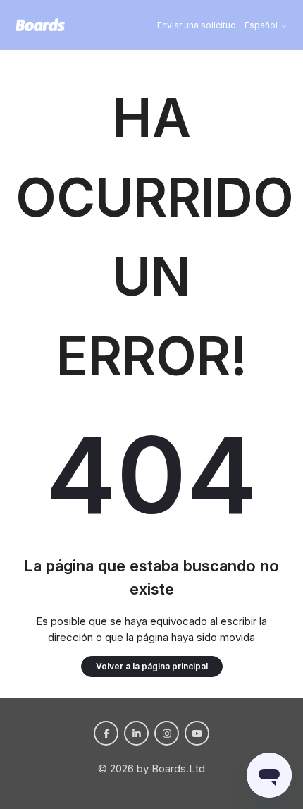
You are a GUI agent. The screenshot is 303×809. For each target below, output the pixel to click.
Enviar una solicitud (196, 25)
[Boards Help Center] (40, 25)
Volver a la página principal (152, 666)
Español (262, 25)
